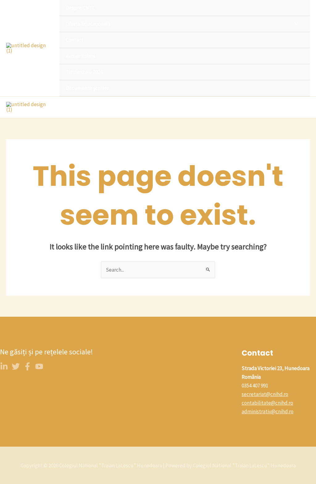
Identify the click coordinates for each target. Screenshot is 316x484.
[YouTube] (39, 366)
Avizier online (80, 55)
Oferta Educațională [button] (88, 23)
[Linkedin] (4, 366)
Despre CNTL (80, 7)
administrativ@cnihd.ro (267, 411)
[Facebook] (27, 366)
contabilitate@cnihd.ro (267, 402)
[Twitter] (16, 366)
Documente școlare (87, 88)
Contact (74, 39)
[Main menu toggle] (303, 107)
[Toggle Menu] (295, 23)
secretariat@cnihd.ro (265, 394)
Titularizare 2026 (84, 72)
